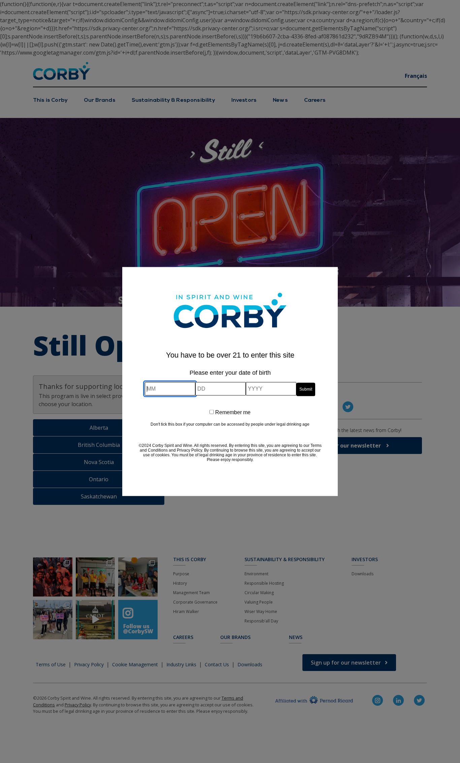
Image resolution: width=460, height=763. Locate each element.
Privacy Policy (189, 450)
